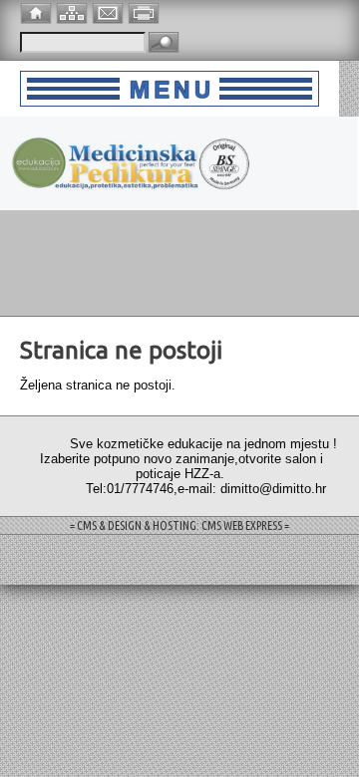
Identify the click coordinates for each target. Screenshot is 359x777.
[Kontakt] (110, 11)
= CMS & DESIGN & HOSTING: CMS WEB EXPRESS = (179, 525)
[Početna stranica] (38, 11)
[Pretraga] (164, 43)
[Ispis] (146, 11)
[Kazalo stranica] (74, 11)
